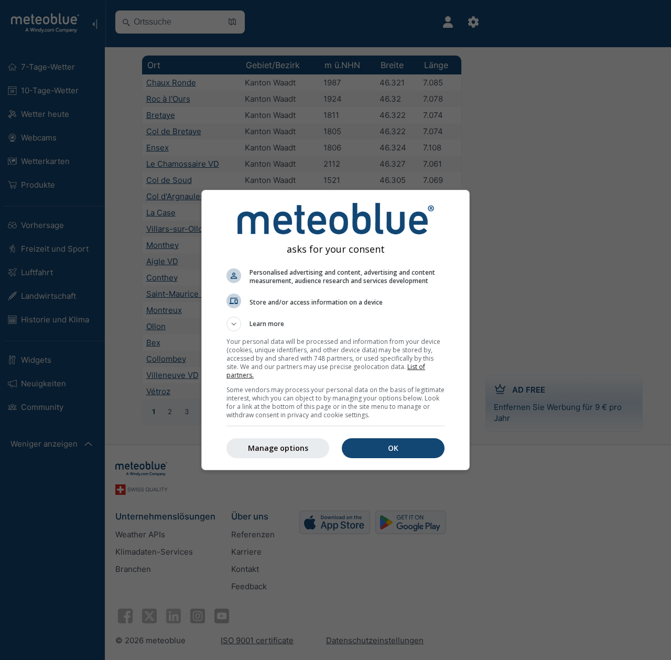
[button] (335, 324)
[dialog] (335, 330)
